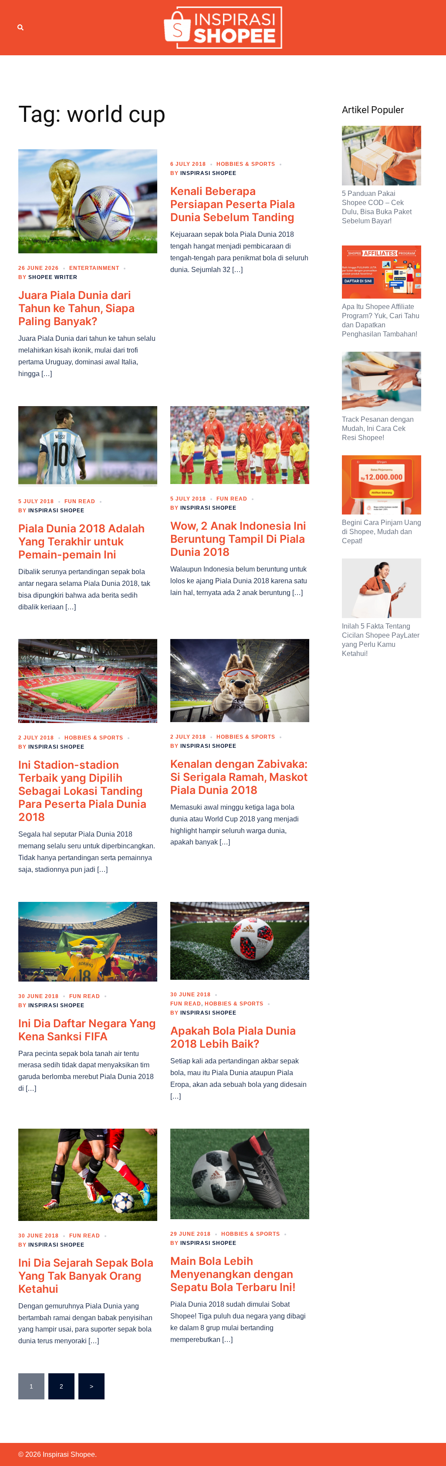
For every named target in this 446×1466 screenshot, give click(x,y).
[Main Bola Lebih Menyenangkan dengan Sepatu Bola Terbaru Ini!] (239, 1173)
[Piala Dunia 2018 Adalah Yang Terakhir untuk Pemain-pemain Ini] (87, 445)
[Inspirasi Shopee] (223, 27)
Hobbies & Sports (245, 164)
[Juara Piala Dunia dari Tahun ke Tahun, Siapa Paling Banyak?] (87, 200)
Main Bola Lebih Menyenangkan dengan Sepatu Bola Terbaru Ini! (233, 1274)
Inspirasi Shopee (208, 173)
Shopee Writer (53, 277)
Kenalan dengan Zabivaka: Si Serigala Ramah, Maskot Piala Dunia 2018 (239, 777)
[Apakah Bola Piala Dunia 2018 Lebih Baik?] (239, 940)
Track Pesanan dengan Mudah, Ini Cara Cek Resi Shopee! (378, 428)
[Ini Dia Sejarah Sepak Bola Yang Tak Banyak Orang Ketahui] (87, 1173)
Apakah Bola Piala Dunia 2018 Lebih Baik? (233, 1037)
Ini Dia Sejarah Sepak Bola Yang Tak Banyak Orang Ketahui (85, 1275)
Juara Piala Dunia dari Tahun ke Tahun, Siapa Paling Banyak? (76, 308)
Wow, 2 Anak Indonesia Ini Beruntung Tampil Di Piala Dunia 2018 (238, 538)
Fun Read (79, 501)
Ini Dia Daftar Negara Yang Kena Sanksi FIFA (87, 1030)
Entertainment (94, 268)
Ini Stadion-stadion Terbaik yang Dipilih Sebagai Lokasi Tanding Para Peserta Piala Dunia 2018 (82, 791)
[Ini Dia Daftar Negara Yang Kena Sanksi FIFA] (87, 941)
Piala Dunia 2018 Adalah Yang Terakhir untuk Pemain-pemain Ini (81, 541)
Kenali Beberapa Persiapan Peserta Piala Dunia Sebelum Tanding (232, 204)
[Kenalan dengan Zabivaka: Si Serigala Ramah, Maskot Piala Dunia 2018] (239, 679)
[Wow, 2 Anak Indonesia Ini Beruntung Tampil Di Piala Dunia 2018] (239, 444)
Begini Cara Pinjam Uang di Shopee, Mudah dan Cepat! (381, 532)
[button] (20, 27)
